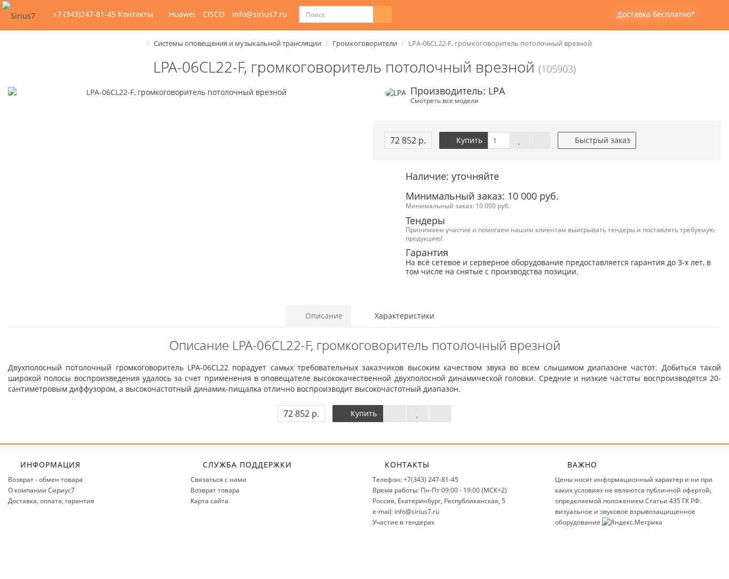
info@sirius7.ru (259, 14)
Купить (468, 140)
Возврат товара (215, 490)
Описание (323, 316)
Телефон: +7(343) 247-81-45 (415, 479)
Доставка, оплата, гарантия (51, 500)
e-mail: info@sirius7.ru (406, 511)
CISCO (214, 14)
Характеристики (403, 316)
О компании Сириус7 (41, 490)
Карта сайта (209, 500)
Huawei (182, 14)
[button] (649, 14)
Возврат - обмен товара (45, 479)
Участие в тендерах (403, 522)
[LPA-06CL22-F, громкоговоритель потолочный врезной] (182, 92)
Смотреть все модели (444, 100)
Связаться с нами (219, 479)
